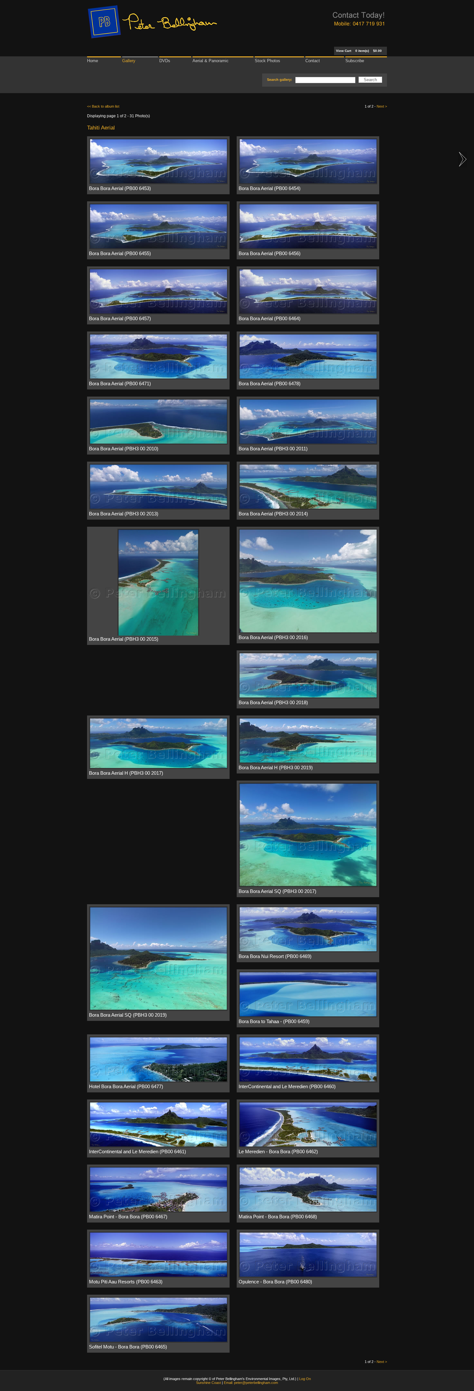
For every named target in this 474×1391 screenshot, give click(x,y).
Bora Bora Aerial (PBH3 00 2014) (273, 513)
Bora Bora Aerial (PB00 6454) (270, 188)
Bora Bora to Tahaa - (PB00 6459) (274, 1021)
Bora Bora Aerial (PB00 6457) (120, 318)
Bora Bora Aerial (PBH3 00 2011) (273, 448)
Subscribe (354, 60)
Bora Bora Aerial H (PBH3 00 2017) (126, 773)
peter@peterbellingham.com (256, 1383)
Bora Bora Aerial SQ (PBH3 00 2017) (277, 891)
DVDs (164, 60)
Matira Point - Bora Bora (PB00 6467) (128, 1216)
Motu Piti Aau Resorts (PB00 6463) (126, 1281)
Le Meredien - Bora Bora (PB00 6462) (278, 1151)
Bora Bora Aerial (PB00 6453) (120, 188)
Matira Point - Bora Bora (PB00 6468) (278, 1216)
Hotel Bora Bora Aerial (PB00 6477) (126, 1086)
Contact (312, 60)
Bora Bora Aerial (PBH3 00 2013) (123, 513)
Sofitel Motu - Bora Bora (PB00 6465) (128, 1346)
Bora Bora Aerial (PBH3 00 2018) (273, 702)
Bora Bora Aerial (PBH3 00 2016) (273, 637)
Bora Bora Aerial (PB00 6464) (270, 318)
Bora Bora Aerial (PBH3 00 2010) (123, 448)
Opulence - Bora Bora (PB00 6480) (275, 1281)
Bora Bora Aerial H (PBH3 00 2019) (276, 767)
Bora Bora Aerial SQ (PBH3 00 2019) (128, 1015)
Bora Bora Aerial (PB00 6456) (270, 253)
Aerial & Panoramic (211, 60)
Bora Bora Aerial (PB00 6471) (120, 383)
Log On (305, 1379)
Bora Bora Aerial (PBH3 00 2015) (123, 639)
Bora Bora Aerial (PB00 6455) (120, 253)
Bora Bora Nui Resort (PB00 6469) (275, 956)
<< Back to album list (103, 106)
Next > (382, 106)
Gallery (128, 60)
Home (92, 60)
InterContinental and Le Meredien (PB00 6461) (137, 1151)
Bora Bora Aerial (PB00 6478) (270, 383)
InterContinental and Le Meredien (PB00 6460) (287, 1086)
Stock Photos (267, 60)
